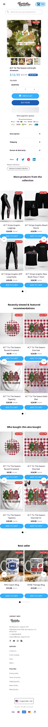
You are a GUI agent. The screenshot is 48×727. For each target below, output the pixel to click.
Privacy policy (13, 673)
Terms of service (15, 677)
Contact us (12, 651)
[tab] (22, 291)
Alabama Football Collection (18, 169)
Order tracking (14, 655)
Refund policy (13, 689)
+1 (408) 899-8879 (15, 634)
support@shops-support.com (19, 637)
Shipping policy (14, 681)
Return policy (13, 685)
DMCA (11, 663)
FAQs (11, 659)
